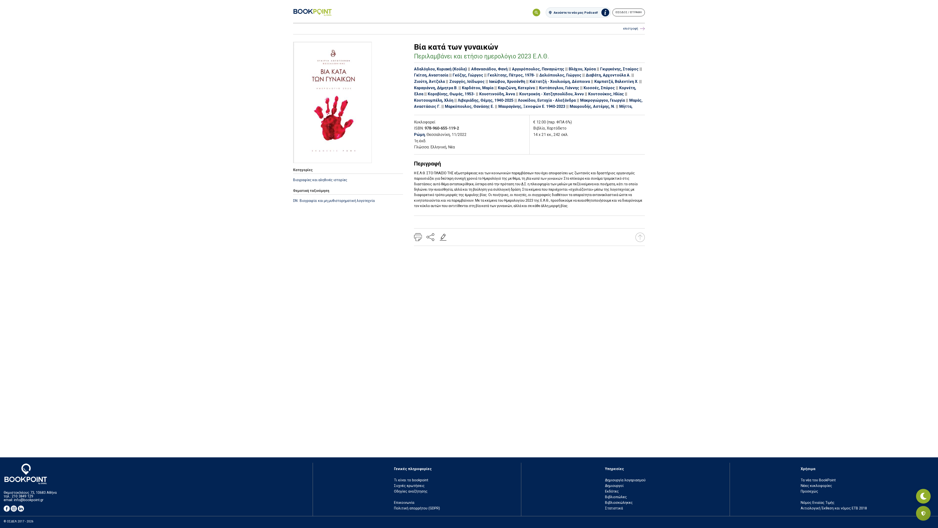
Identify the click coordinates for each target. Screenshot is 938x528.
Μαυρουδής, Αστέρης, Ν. (592, 106)
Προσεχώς (809, 491)
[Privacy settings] (923, 513)
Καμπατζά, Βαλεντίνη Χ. (616, 81)
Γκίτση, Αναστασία (431, 75)
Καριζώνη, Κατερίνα (516, 88)
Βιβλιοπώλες (616, 497)
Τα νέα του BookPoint (818, 480)
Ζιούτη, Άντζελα (429, 81)
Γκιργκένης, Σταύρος (619, 69)
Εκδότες (612, 491)
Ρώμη (419, 134)
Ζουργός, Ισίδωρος (467, 81)
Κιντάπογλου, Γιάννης (559, 88)
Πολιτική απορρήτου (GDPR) (417, 508)
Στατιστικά (614, 508)
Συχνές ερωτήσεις (409, 486)
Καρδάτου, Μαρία (477, 88)
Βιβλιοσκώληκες (619, 503)
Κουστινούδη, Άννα (497, 94)
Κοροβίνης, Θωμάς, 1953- (451, 94)
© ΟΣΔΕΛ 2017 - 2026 (18, 521)
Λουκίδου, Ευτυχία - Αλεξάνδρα (547, 100)
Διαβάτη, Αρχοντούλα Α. (608, 75)
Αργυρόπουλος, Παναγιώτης (538, 69)
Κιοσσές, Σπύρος (599, 88)
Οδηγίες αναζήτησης (410, 491)
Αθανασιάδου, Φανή (489, 69)
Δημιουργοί (614, 486)
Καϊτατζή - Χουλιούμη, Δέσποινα (560, 81)
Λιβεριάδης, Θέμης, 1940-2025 (485, 100)
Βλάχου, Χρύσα (582, 69)
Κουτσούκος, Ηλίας (606, 94)
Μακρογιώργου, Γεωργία (602, 100)
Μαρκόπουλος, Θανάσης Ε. (469, 106)
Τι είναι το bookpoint (411, 480)
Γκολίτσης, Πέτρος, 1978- (511, 75)
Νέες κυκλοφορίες (816, 486)
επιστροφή (630, 28)
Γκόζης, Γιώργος (468, 75)
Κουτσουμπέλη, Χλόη (433, 100)
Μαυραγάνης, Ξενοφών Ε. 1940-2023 (531, 106)
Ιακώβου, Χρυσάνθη (507, 81)
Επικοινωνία (404, 503)
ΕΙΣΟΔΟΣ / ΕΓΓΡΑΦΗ (629, 12)
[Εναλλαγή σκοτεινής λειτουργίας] (923, 496)
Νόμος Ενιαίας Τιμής (817, 503)
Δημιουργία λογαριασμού (625, 480)
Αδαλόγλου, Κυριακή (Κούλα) (440, 69)
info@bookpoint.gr (28, 500)
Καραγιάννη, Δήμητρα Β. (436, 88)
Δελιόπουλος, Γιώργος (560, 75)
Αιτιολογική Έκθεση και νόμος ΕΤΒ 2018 (834, 508)
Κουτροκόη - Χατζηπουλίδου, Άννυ (551, 94)
